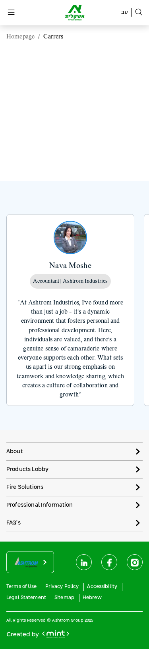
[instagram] (135, 562)
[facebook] (109, 562)
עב (124, 12)
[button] (74, 451)
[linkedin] (84, 562)
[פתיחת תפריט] (11, 13)
